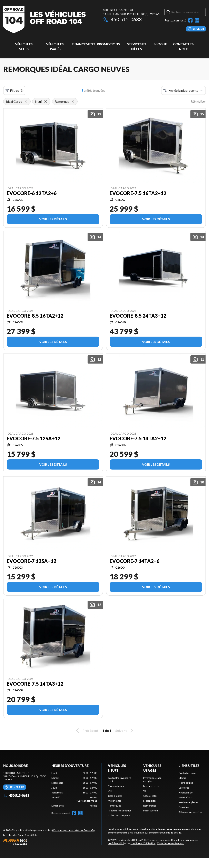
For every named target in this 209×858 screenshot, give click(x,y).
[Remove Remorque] (73, 101)
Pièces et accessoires (190, 812)
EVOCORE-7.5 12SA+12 (33, 438)
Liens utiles (189, 766)
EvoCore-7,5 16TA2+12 (138, 193)
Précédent (90, 730)
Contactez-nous (187, 772)
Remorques (114, 805)
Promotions (108, 44)
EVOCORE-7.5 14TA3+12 (35, 684)
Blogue (160, 44)
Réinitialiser (198, 101)
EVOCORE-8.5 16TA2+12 (35, 316)
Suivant (121, 730)
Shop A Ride (31, 835)
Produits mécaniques (119, 810)
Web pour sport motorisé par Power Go (73, 830)
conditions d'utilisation (143, 843)
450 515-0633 (126, 19)
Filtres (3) (16, 90)
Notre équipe (186, 782)
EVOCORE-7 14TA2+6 (134, 561)
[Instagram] (197, 20)
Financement (83, 44)
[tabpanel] (74, 789)
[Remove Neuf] (46, 101)
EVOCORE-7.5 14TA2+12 (138, 438)
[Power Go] (49, 841)
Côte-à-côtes (115, 795)
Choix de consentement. (170, 843)
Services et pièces (188, 802)
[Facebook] (190, 20)
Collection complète (119, 815)
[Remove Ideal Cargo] (26, 101)
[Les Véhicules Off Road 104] (44, 19)
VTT (110, 790)
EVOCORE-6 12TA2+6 (32, 193)
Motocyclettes (116, 786)
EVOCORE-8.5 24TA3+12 (138, 316)
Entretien (184, 807)
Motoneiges (114, 800)
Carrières (184, 787)
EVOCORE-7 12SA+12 (31, 561)
